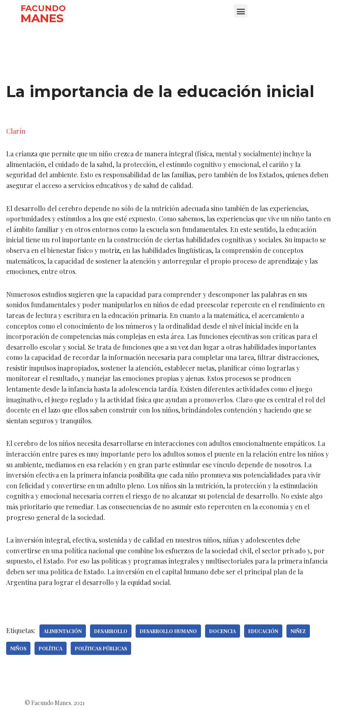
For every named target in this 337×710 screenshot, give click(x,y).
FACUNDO (43, 8)
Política (50, 648)
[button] (240, 11)
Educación (263, 631)
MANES (42, 18)
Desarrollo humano (168, 631)
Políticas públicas (101, 648)
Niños (18, 648)
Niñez (298, 631)
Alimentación (63, 631)
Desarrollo (110, 631)
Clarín (15, 131)
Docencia (222, 631)
